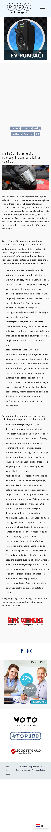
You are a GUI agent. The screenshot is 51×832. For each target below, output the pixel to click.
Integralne (27, 128)
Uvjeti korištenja (35, 767)
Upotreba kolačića (39, 770)
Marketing (23, 767)
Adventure (29, 134)
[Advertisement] (25, 96)
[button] (42, 8)
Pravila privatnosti (23, 770)
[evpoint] (25, 38)
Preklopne (17, 134)
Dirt (37, 134)
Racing (37, 128)
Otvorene (15, 128)
